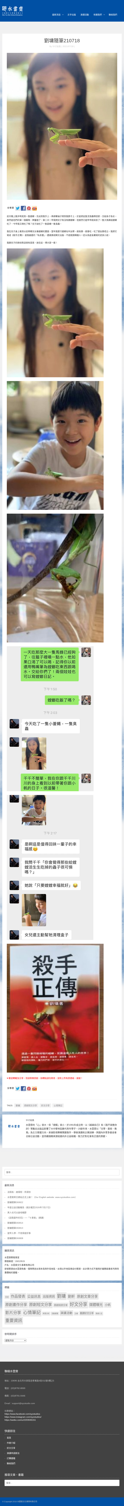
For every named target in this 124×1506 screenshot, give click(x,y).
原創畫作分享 (16, 1305)
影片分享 (13, 1312)
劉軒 (71, 1296)
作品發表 (18, 1296)
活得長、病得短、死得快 (19, 1192)
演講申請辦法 (13, 1453)
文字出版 (71, 14)
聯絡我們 (113, 14)
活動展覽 (55, 1313)
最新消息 (56, 14)
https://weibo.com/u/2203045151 (20, 1420)
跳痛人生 (99, 1313)
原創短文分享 (30, 1105)
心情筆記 (58, 1105)
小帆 (108, 1304)
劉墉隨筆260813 (15, 1228)
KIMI (7, 1297)
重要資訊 (13, 1320)
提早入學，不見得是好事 (19, 1233)
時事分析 (46, 1313)
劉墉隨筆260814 (15, 1223)
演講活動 (84, 14)
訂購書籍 (11, 1458)
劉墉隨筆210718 (62, 40)
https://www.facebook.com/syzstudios (22, 1414)
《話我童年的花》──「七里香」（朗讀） (26, 1217)
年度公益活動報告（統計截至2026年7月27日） (29, 1207)
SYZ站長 (30, 1120)
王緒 (76, 1313)
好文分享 (45, 1105)
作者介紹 (11, 1443)
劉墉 (18, 1105)
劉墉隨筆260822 (15, 1202)
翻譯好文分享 (87, 1313)
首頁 (9, 1438)
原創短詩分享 (61, 1305)
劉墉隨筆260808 (15, 1238)
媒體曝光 (96, 1305)
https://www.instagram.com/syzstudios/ (23, 1417)
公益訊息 (34, 1296)
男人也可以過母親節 (16, 1212)
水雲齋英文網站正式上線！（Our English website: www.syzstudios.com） (42, 1197)
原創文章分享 (87, 1296)
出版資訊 (49, 1296)
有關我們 (97, 14)
